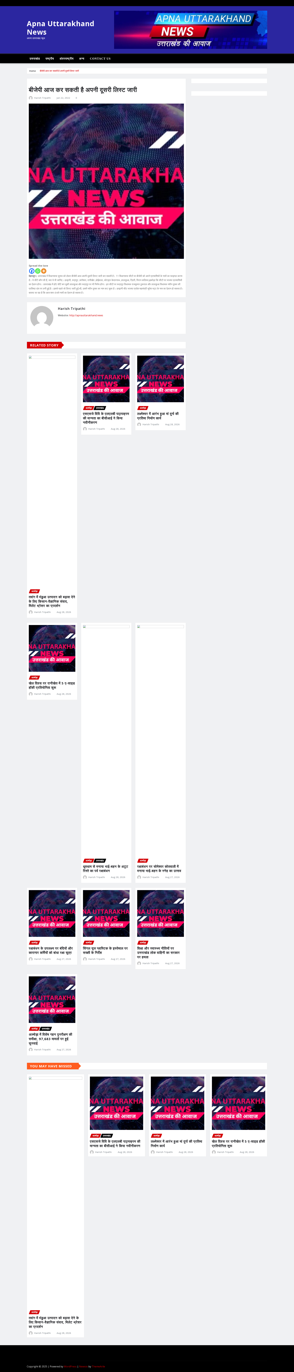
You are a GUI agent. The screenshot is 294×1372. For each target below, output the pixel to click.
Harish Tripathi (42, 97)
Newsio (83, 1366)
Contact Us (100, 58)
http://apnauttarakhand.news (86, 315)
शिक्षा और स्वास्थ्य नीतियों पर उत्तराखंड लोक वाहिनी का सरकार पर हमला (158, 952)
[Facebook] (31, 271)
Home (32, 70)
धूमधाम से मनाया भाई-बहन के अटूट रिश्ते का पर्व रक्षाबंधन (105, 868)
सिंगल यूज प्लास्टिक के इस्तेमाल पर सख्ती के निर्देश (105, 950)
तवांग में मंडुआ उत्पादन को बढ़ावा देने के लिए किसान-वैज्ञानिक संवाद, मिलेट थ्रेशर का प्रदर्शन (52, 601)
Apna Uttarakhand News (60, 28)
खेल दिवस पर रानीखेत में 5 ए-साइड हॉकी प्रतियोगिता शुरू (52, 685)
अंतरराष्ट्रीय (67, 58)
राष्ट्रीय (49, 58)
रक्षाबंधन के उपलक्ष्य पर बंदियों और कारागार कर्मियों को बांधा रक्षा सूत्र (51, 950)
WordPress (70, 1366)
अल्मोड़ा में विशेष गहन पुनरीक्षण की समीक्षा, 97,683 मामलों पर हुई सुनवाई (50, 1038)
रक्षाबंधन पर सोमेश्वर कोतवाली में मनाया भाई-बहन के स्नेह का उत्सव (159, 868)
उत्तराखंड (35, 58)
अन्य (81, 58)
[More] (43, 271)
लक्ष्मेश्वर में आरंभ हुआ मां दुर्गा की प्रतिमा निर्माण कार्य (158, 415)
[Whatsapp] (37, 271)
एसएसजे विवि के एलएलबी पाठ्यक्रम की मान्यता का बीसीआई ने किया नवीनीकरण (106, 418)
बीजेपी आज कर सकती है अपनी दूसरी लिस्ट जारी (59, 70)
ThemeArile (98, 1366)
